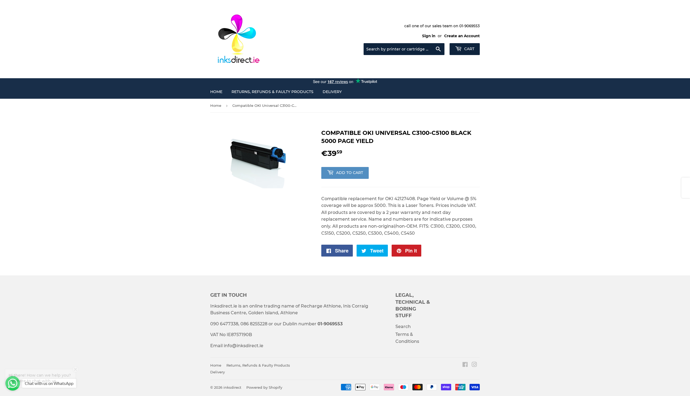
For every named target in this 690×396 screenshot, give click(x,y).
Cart (468, 48)
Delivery (332, 91)
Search (403, 326)
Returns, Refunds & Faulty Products (272, 91)
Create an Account (462, 36)
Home (216, 91)
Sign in (428, 36)
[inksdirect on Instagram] (474, 365)
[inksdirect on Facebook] (465, 365)
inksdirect (232, 387)
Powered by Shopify (264, 387)
